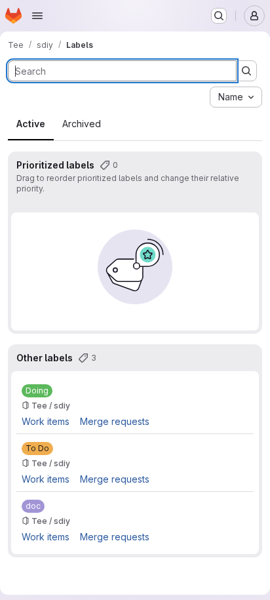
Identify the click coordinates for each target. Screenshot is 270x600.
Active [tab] (30, 123)
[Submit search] (246, 70)
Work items (45, 421)
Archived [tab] (81, 123)
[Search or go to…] (219, 16)
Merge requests (114, 421)
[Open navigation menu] (37, 15)
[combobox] (236, 97)
